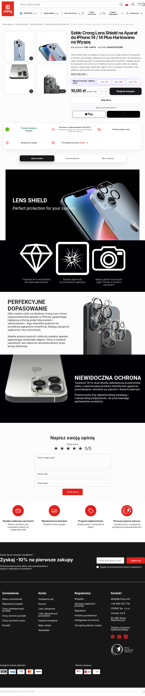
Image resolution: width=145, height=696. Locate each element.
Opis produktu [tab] (37, 158)
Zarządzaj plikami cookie (88, 625)
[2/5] (62, 448)
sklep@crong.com (120, 599)
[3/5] (68, 448)
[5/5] (80, 448)
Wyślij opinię (72, 492)
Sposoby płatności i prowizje (85, 605)
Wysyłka (79, 599)
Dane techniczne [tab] (72, 158)
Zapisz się (136, 560)
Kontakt (6, 625)
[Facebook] (114, 637)
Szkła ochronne (22, 24)
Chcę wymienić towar (13, 621)
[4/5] (74, 448)
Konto (42, 593)
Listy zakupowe (46, 609)
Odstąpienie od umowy (87, 620)
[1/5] (56, 448)
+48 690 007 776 (120, 604)
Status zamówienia (12, 599)
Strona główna (8, 24)
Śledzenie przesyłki (12, 604)
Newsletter (44, 630)
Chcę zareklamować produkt (13, 610)
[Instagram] (120, 637)
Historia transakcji (47, 621)
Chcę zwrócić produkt (14, 616)
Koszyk (42, 604)
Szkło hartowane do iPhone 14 (57, 24)
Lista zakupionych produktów (48, 614)
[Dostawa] (79, 671)
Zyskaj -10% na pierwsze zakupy (36, 559)
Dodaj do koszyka (126, 91)
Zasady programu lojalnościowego (120, 628)
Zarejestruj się (45, 599)
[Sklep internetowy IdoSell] (143, 691)
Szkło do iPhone (36, 24)
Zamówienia (10, 593)
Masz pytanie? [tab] (108, 158)
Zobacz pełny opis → (79, 74)
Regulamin (80, 611)
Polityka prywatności (86, 615)
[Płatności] (3, 671)
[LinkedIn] (127, 637)
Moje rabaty (44, 625)
